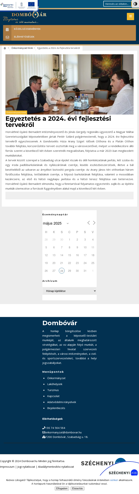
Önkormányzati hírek (22, 48)
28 (61, 271)
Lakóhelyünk (54, 384)
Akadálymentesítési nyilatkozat (56, 466)
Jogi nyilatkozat (26, 466)
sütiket (114, 480)
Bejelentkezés (56, 408)
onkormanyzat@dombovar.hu (63, 432)
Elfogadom (62, 488)
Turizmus (53, 390)
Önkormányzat (56, 378)
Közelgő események (27, 29)
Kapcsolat (53, 396)
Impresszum (7, 466)
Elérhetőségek (24, 36)
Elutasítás (77, 488)
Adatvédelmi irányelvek (61, 402)
